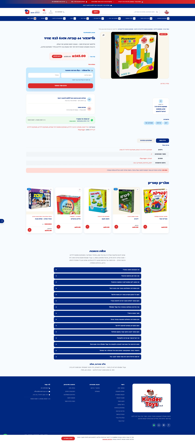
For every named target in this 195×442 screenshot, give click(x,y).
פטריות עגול (163, 219)
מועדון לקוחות (120, 398)
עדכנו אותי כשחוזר (61, 85)
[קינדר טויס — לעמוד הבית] (167, 12)
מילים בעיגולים (76, 219)
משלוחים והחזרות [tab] (146, 140)
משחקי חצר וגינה (113, 18)
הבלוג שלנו (72, 388)
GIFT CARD (30, 18)
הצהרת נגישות (120, 414)
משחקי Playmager (146, 158)
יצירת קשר (121, 421)
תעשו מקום (105, 219)
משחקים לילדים (158, 29)
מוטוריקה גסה (137, 163)
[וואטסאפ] (154, 425)
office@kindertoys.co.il (41, 391)
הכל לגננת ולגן (97, 18)
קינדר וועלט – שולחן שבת (43, 219)
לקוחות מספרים (119, 394)
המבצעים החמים (70, 391)
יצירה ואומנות (129, 18)
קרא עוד (92, 56)
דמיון (150, 163)
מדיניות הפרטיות (107, 439)
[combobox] (125, 12)
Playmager (81, 130)
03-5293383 (44, 388)
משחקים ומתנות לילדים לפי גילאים (143, 29)
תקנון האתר (121, 401)
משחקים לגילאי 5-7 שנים (127, 149)
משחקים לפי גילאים (58, 18)
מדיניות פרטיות (120, 411)
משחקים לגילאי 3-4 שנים (144, 149)
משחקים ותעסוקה (161, 18)
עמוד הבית (166, 29)
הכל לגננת (85, 127)
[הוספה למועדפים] (166, 189)
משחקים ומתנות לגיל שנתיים (125, 29)
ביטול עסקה (121, 404)
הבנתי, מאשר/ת (68, 438)
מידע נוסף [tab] (162, 140)
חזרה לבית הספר (144, 18)
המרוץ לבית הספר (70, 401)
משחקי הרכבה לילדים (74, 127)
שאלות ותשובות (120, 391)
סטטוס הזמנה (71, 398)
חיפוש (96, 12)
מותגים (43, 18)
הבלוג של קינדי (120, 417)
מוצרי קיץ (83, 18)
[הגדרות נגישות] (2, 221)
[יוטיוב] (159, 425)
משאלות (97, 391)
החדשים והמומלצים (69, 394)
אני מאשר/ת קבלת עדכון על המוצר (81, 80)
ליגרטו (136, 219)
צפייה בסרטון (165, 83)
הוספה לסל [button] (145, 227)
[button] (103, 35)
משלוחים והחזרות (119, 408)
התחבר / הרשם (95, 388)
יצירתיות (145, 163)
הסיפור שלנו (121, 388)
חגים (71, 18)
